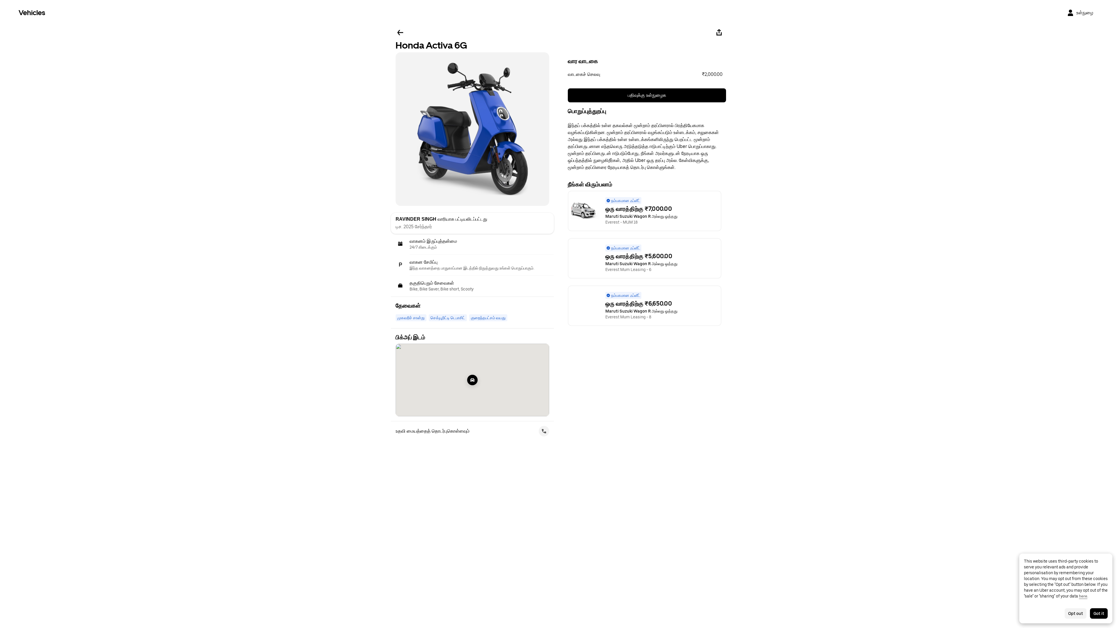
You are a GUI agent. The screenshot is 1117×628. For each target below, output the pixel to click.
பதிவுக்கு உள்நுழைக (647, 95)
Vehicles (32, 12)
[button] (647, 74)
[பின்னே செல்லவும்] (400, 33)
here (1083, 596)
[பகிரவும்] (719, 33)
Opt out (1075, 613)
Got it (1098, 613)
